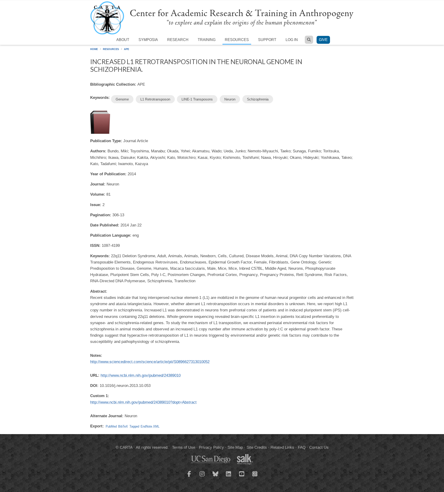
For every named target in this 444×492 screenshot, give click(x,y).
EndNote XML (150, 426)
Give (323, 40)
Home (94, 49)
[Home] (222, 18)
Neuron (229, 99)
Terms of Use (183, 447)
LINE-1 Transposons (197, 99)
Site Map (235, 447)
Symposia (148, 40)
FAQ (301, 447)
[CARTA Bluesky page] (215, 477)
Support (267, 40)
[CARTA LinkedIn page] (228, 477)
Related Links (282, 447)
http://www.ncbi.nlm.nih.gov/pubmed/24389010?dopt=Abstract (143, 402)
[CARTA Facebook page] (189, 477)
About (122, 40)
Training (207, 40)
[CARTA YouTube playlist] (242, 477)
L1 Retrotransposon (155, 99)
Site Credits (257, 447)
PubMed (111, 426)
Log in (292, 40)
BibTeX (123, 426)
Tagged (134, 426)
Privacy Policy (211, 447)
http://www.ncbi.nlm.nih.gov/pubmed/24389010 (141, 375)
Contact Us (319, 447)
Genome (122, 99)
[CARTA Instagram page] (202, 477)
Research (177, 40)
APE (126, 49)
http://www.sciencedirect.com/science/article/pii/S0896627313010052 (150, 362)
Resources (237, 40)
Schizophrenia (257, 99)
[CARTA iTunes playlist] (255, 473)
